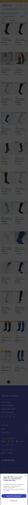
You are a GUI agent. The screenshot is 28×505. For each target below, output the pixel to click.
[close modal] (26, 476)
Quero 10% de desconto (14, 496)
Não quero (14, 500)
